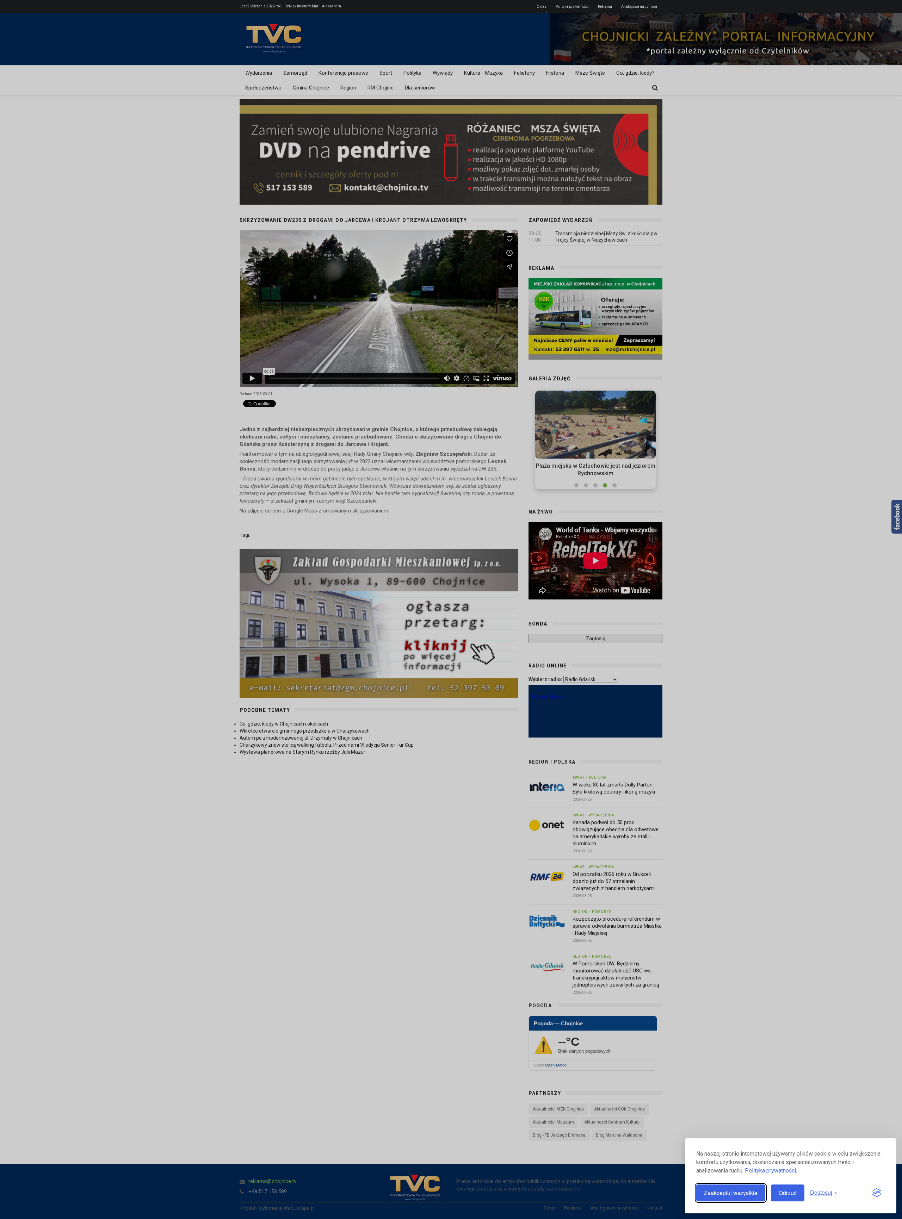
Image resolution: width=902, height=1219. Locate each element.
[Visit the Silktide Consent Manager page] (876, 1192)
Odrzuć (788, 1193)
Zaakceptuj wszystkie (731, 1193)
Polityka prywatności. (771, 1170)
